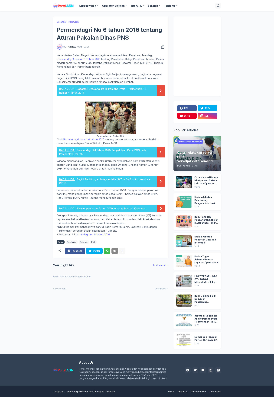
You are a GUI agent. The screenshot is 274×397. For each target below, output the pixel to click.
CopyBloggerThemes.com (79, 391)
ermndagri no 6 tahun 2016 (93, 234)
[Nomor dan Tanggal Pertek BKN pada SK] (184, 340)
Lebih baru (60, 288)
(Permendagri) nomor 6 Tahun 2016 (78, 59)
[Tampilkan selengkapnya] (122, 251)
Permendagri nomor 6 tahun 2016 (84, 139)
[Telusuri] (218, 6)
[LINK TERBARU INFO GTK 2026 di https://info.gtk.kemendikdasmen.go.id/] (184, 281)
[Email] (114, 251)
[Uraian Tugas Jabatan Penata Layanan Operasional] (184, 261)
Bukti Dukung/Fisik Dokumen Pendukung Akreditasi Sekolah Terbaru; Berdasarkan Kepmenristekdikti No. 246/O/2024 (205, 299)
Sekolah (153, 5)
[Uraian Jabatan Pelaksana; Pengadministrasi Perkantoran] (184, 202)
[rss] (218, 370)
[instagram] (210, 370)
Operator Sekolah (113, 5)
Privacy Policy (198, 391)
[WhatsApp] (107, 251)
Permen (84, 242)
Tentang (169, 5)
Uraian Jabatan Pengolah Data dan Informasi (205, 239)
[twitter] (195, 370)
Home (171, 391)
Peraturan (73, 21)
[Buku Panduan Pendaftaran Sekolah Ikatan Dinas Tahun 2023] (184, 221)
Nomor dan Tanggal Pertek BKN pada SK (205, 338)
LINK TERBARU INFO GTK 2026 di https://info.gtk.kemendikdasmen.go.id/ (206, 279)
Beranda (61, 21)
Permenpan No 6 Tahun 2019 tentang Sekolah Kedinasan (111, 208)
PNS (93, 242)
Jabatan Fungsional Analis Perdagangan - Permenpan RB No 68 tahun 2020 (206, 318)
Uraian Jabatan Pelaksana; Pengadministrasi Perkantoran (204, 200)
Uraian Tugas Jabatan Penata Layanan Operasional (206, 259)
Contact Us (215, 391)
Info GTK (136, 5)
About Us (182, 391)
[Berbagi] (162, 47)
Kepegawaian (87, 5)
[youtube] (203, 370)
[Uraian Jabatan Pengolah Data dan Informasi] (184, 241)
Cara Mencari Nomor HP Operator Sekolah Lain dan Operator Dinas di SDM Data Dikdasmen (206, 180)
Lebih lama (160, 288)
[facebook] (188, 370)
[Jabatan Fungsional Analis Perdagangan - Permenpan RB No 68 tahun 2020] (184, 320)
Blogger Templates (105, 391)
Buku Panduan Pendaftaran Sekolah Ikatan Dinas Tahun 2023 (206, 219)
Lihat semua (159, 265)
